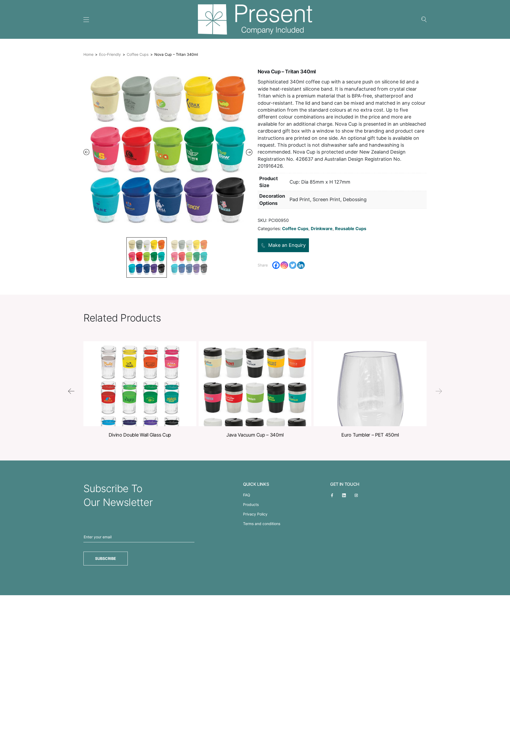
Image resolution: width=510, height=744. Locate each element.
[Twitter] (292, 265)
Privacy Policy (255, 514)
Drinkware (322, 228)
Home (88, 54)
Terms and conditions (261, 523)
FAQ (246, 495)
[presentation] (71, 391)
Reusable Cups (350, 228)
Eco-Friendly (110, 54)
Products (251, 504)
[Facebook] (276, 265)
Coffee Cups (137, 54)
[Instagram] (284, 265)
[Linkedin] (301, 265)
